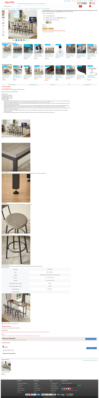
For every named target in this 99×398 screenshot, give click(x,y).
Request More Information (91, 338)
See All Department (7, 6)
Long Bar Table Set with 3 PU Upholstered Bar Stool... (6, 372)
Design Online (53, 390)
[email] (26, 40)
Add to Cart (45, 28)
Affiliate (36, 383)
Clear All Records (94, 360)
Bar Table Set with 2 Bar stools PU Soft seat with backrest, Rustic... (17, 55)
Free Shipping (24, 3)
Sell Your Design (38, 388)
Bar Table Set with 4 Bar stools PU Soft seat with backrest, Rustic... (7, 55)
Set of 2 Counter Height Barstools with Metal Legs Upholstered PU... (49, 76)
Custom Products (42, 3)
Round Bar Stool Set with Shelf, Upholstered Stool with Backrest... (70, 76)
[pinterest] (21, 40)
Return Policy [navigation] (52, 84)
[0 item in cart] (90, 6)
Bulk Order (51, 28)
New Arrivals (35, 3)
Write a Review (91, 348)
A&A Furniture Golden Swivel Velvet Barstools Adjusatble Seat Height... (81, 55)
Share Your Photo (21, 388)
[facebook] (16, 40)
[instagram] (70, 389)
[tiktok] (72, 389)
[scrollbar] (49, 83)
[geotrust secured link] (69, 394)
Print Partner (37, 385)
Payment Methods (54, 388)
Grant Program (37, 390)
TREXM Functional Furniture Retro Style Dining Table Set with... (81, 76)
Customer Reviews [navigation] (87, 84)
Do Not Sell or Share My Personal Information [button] (70, 390)
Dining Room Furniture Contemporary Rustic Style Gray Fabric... (28, 76)
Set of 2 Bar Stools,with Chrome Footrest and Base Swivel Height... (28, 55)
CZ (45, 13)
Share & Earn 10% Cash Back (48, 31)
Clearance (30, 3)
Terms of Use (53, 385)
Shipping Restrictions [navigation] (33, 84)
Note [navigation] (69, 84)
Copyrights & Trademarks (22, 383)
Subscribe (79, 385)
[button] (22, 24)
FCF (53, 13)
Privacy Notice (20, 385)
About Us (19, 386)
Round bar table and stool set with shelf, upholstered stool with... (38, 76)
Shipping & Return (54, 386)
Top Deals (19, 3)
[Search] (80, 6)
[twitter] (19, 40)
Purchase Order (54, 383)
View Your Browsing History (87, 360)
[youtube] (66, 389)
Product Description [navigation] (12, 84)
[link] (24, 40)
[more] (29, 40)
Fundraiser (37, 386)
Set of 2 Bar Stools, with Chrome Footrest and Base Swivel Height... (60, 55)
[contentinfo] (10, 2)
